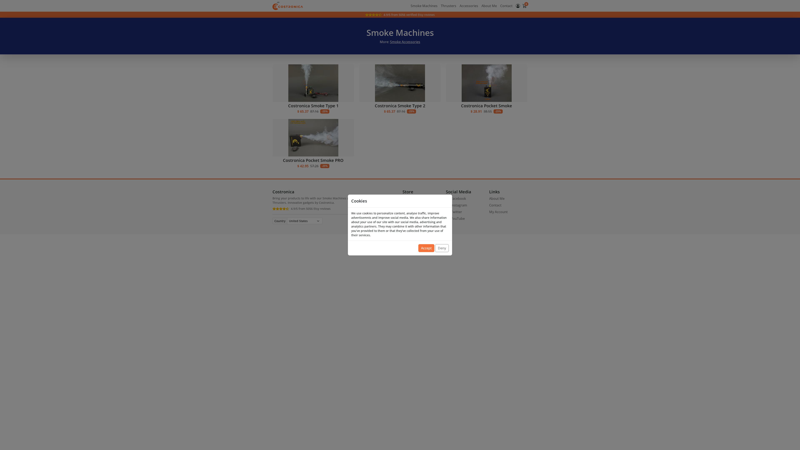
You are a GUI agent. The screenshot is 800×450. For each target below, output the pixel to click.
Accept (426, 248)
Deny (442, 248)
